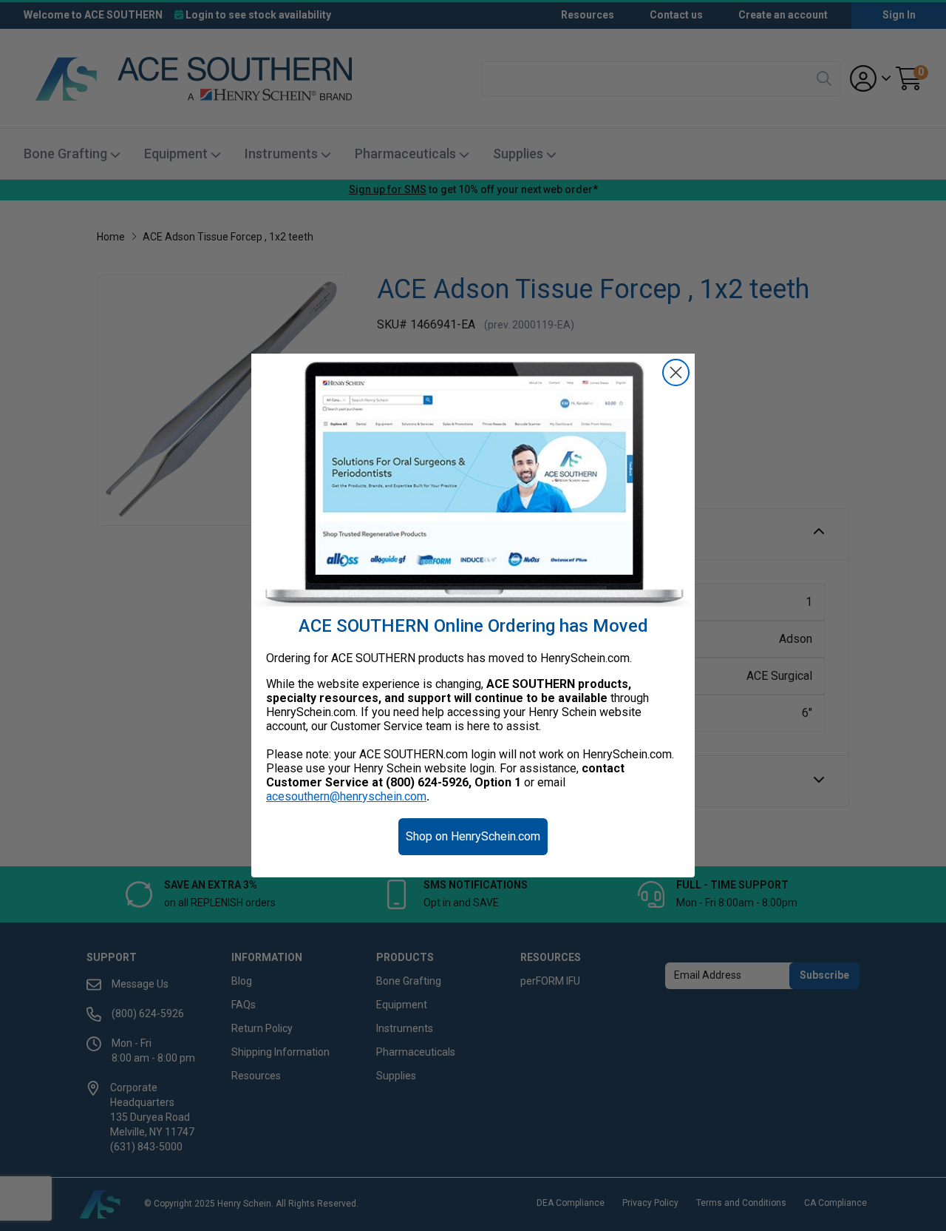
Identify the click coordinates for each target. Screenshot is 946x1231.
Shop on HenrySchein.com (473, 836)
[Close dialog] (676, 372)
